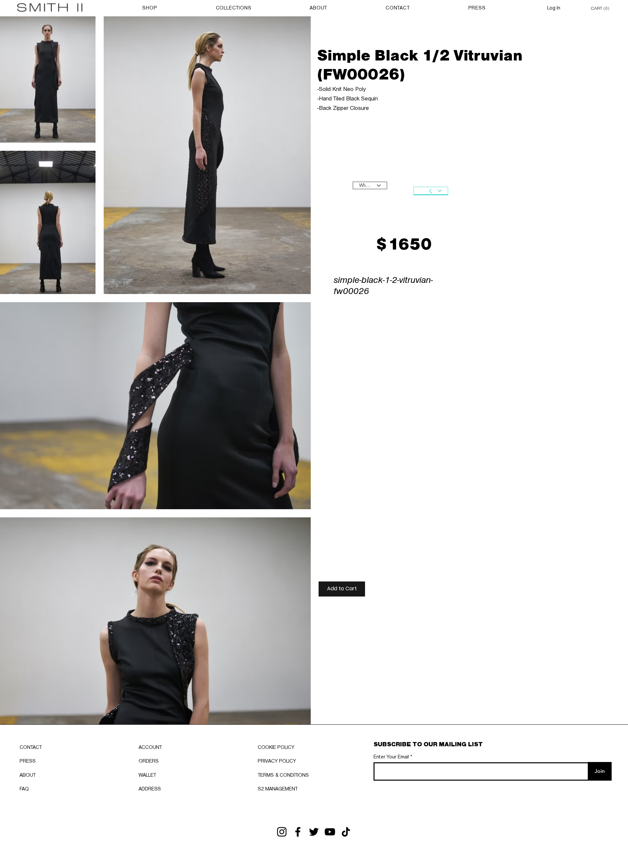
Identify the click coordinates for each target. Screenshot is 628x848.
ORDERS (149, 761)
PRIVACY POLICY (277, 761)
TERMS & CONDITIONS (283, 775)
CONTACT (31, 747)
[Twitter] (313, 831)
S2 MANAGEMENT (278, 789)
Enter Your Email (391, 757)
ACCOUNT (150, 747)
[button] (342, 589)
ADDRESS (150, 789)
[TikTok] (346, 831)
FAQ (24, 789)
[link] (601, 8)
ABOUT (28, 775)
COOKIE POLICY (276, 747)
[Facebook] (297, 831)
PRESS (28, 761)
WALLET (147, 775)
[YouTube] (329, 831)
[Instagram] (281, 831)
